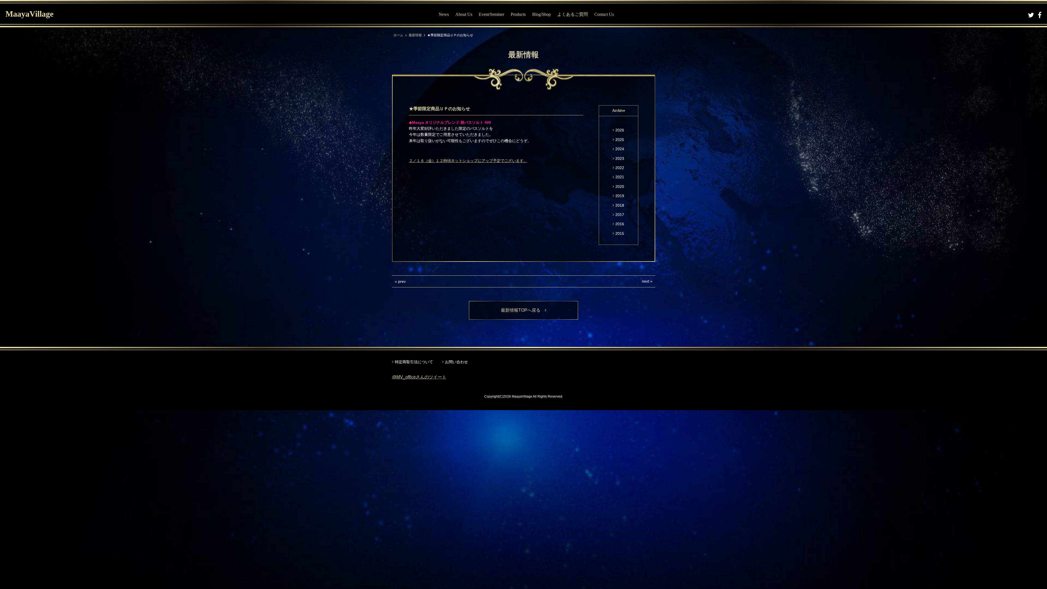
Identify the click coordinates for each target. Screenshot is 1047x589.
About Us (463, 14)
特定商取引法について (414, 362)
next (645, 281)
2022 (619, 168)
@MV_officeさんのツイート (419, 377)
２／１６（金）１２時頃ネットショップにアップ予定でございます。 (468, 160)
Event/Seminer (491, 14)
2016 (619, 224)
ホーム (398, 35)
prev (402, 281)
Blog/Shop (541, 14)
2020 (619, 186)
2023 (619, 158)
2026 (619, 130)
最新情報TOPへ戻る (523, 310)
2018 (619, 205)
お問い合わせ (456, 362)
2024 (619, 149)
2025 (619, 139)
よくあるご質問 (572, 14)
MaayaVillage (29, 13)
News (444, 14)
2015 (619, 233)
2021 (619, 177)
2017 (619, 214)
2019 (619, 196)
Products (518, 14)
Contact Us (604, 14)
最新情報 (415, 35)
